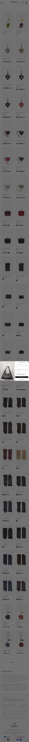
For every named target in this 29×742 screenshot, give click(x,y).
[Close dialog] (28, 362)
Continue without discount (22, 379)
